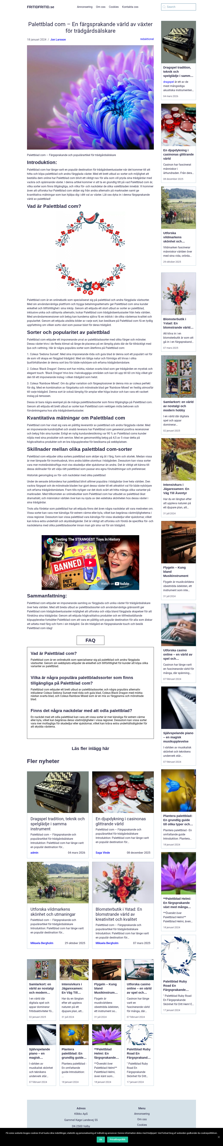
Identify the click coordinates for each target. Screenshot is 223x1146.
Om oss (100, 7)
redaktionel (147, 39)
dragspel (168, 81)
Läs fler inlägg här (90, 748)
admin (34, 852)
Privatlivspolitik (117, 1139)
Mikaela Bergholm (41, 943)
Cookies (114, 7)
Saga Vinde (103, 852)
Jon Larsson (58, 39)
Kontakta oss (130, 7)
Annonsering (85, 7)
